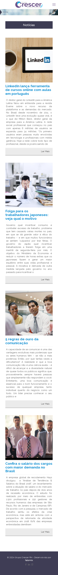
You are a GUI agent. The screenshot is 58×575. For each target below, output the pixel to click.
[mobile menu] (54, 4)
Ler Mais (45, 151)
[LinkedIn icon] (29, 564)
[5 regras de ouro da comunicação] (29, 313)
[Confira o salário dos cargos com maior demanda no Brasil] (29, 437)
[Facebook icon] (26, 564)
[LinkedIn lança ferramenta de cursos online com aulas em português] (29, 60)
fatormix (29, 560)
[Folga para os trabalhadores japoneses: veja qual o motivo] (29, 185)
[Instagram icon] (32, 564)
